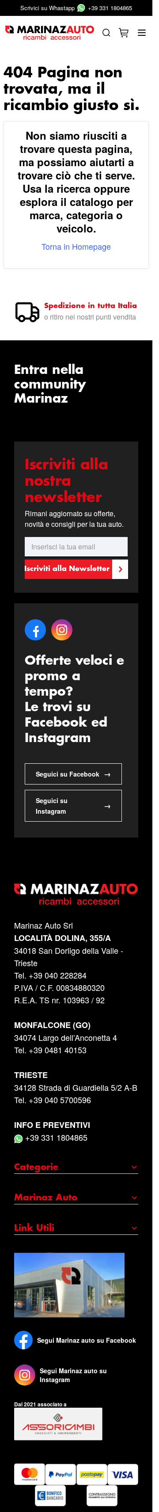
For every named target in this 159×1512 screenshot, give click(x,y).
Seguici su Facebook (73, 774)
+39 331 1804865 (76, 8)
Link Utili (34, 1228)
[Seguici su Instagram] (24, 1375)
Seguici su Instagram (73, 805)
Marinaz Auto (45, 1198)
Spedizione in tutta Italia (90, 306)
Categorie (36, 1167)
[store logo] (49, 33)
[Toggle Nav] (141, 32)
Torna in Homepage (76, 246)
